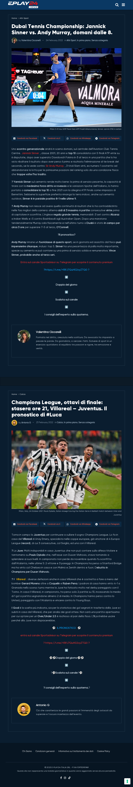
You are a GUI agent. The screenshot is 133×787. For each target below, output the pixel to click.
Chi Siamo (27, 751)
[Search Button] (117, 5)
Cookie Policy (103, 751)
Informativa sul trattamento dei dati (75, 751)
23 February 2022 (44, 422)
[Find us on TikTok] (69, 778)
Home (14, 18)
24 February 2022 (54, 40)
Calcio (22, 394)
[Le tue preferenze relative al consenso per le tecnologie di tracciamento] (127, 781)
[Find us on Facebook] (61, 778)
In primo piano (84, 40)
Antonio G (26, 422)
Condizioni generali (45, 751)
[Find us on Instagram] (65, 778)
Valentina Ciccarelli (31, 40)
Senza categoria (99, 40)
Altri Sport (24, 18)
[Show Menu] (123, 5)
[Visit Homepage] (23, 5)
